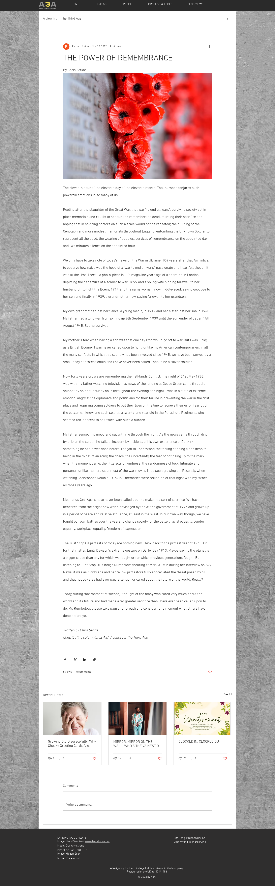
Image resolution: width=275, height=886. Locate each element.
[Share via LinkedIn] (85, 659)
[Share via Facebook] (65, 659)
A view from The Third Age (62, 19)
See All (228, 694)
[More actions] (209, 46)
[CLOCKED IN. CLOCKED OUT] (203, 718)
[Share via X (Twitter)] (75, 659)
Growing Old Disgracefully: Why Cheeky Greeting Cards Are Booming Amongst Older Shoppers (72, 744)
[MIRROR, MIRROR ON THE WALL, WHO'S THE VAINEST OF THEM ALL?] (138, 718)
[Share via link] (94, 659)
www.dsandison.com (97, 841)
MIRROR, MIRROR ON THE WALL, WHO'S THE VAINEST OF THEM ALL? (137, 744)
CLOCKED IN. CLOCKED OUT (200, 742)
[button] (227, 19)
